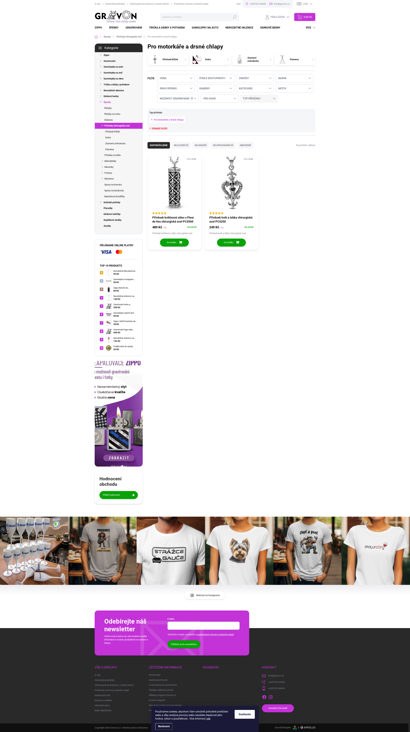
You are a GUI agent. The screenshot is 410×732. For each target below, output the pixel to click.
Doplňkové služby (112, 220)
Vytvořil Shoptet (283, 727)
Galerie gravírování (158, 680)
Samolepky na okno (113, 78)
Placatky (108, 208)
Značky (107, 226)
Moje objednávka (103, 710)
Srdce (108, 137)
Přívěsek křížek (112, 131)
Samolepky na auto (113, 66)
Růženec (108, 120)
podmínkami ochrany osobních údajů (215, 634)
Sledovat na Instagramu (208, 595)
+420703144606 (276, 682)
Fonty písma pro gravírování (163, 685)
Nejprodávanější (223, 145)
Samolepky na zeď (113, 72)
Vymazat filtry (159, 128)
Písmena (109, 149)
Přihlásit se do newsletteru (184, 644)
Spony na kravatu (113, 184)
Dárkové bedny (111, 96)
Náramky (109, 167)
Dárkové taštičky (112, 214)
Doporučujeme (159, 145)
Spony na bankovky (114, 190)
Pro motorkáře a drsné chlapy (169, 119)
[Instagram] (270, 696)
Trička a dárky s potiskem (116, 84)
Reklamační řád (102, 695)
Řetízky (108, 108)
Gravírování (109, 61)
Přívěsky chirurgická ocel (117, 125)
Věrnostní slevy (102, 705)
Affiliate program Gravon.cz (162, 695)
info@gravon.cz (276, 675)
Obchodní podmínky (115, 4)
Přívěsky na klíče (112, 155)
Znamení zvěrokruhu (115, 143)
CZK (305, 3)
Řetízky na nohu (112, 114)
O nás (97, 4)
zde (208, 718)
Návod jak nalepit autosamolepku (165, 705)
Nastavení (164, 726)
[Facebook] (264, 696)
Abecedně (245, 145)
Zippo (106, 55)
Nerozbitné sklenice (114, 90)
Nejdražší (201, 145)
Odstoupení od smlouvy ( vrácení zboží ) (149, 4)
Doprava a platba (103, 700)
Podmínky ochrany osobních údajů (191, 4)
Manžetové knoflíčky (114, 196)
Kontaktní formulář (277, 708)
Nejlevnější (181, 145)
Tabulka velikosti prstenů (161, 690)
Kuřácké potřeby (112, 202)
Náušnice (109, 178)
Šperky (107, 102)
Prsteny (108, 173)
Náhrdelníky (110, 161)
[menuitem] (100, 28)
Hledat (235, 17)
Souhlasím (245, 714)
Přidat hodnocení (111, 495)
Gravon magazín (157, 700)
